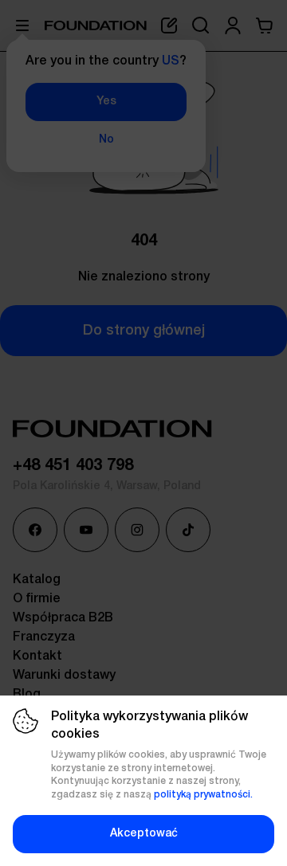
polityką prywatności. (203, 794)
